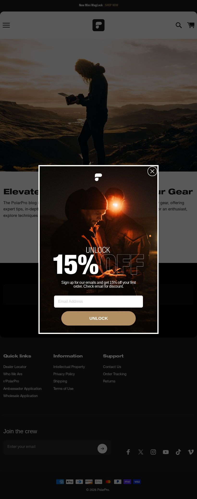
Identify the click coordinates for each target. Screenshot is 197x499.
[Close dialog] (152, 171)
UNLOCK (98, 318)
